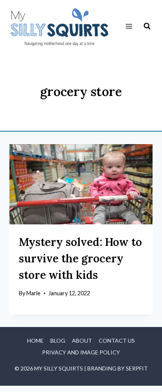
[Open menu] (129, 26)
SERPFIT (137, 368)
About (82, 340)
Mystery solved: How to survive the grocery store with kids (80, 258)
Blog (57, 340)
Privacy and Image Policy (81, 352)
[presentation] (81, 184)
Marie (33, 293)
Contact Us (117, 340)
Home (35, 340)
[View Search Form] (147, 26)
